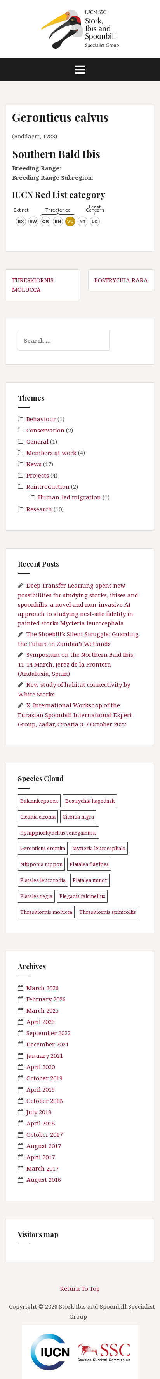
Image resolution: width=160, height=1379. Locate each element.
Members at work (51, 453)
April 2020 (40, 1067)
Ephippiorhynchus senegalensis (58, 832)
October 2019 (44, 1078)
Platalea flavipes (89, 864)
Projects (37, 475)
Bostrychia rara (121, 280)
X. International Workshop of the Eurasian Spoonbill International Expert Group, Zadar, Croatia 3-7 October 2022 (75, 714)
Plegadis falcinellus (82, 896)
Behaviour (41, 419)
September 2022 (48, 1033)
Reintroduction (48, 486)
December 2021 (47, 1044)
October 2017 (44, 1134)
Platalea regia (36, 896)
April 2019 (40, 1089)
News (34, 464)
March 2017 (42, 1168)
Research (39, 509)
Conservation (45, 430)
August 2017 (43, 1146)
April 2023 (40, 1022)
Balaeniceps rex (39, 800)
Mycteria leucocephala (98, 848)
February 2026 (46, 999)
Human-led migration (69, 497)
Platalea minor (90, 880)
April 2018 (40, 1123)
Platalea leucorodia (43, 880)
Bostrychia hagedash (90, 800)
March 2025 (42, 1010)
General (37, 441)
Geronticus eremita (42, 848)
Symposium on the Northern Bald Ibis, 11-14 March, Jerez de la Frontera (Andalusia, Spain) (76, 664)
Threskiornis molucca (46, 911)
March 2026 (42, 988)
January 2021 (44, 1055)
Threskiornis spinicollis (107, 911)
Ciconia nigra (78, 816)
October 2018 (44, 1100)
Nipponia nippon (41, 864)
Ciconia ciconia (38, 816)
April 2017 (40, 1157)
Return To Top (80, 1288)
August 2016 (43, 1179)
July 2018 (38, 1112)
